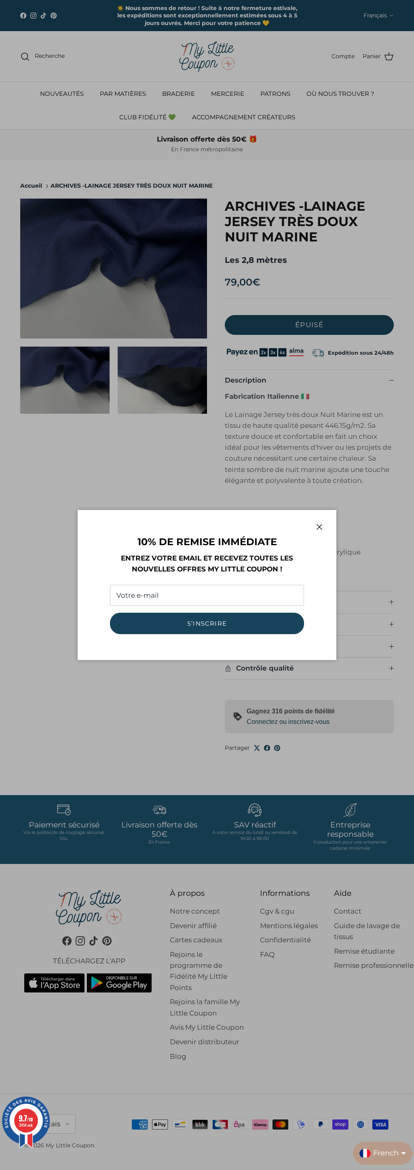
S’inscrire (207, 623)
